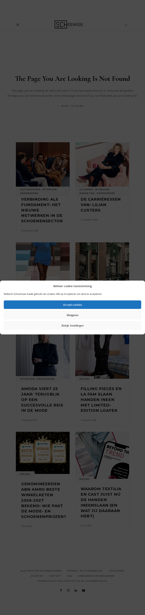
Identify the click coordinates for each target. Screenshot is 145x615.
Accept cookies (72, 304)
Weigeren (72, 315)
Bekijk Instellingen (73, 325)
